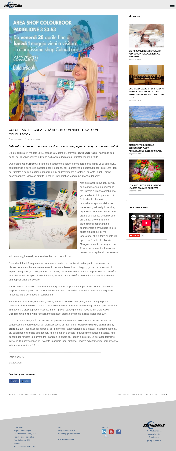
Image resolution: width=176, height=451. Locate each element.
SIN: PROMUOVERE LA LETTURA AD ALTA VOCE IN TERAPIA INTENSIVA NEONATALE (145, 54)
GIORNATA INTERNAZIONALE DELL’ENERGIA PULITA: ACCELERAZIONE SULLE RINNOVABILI (146, 148)
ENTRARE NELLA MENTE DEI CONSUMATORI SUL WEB (142, 395)
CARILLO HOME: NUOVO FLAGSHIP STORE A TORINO (33, 395)
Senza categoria (34, 139)
